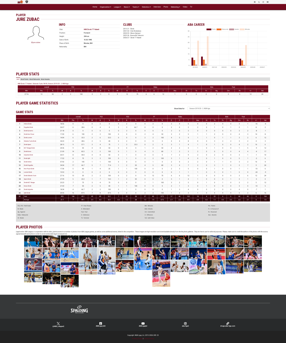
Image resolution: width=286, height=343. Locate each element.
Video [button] (185, 7)
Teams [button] (135, 7)
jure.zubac (36, 42)
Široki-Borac (27, 151)
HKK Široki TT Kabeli (91, 29)
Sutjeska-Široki (28, 155)
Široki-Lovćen (28, 137)
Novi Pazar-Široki (29, 168)
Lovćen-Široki (28, 172)
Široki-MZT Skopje (29, 182)
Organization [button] (105, 7)
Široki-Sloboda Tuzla (30, 175)
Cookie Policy (149, 338)
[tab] (18, 79)
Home (95, 7)
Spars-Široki (27, 179)
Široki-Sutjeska (28, 189)
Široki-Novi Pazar (29, 134)
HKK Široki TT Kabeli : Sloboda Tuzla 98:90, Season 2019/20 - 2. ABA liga (43, 84)
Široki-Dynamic (28, 131)
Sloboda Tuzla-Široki (30, 141)
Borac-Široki (27, 186)
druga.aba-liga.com (227, 326)
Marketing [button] (175, 7)
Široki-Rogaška (28, 165)
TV (191, 7)
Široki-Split (27, 158)
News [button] (126, 7)
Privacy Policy (137, 338)
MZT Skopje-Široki (29, 148)
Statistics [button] (145, 7)
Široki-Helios (28, 162)
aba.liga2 (185, 326)
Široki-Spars (27, 144)
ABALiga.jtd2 (100, 326)
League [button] (117, 7)
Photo (165, 7)
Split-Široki (27, 193)
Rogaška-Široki (28, 127)
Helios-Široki (28, 124)
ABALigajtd (143, 326)
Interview (157, 7)
